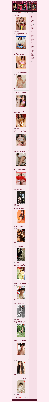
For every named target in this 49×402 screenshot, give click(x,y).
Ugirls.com (31, 42)
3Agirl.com (31, 16)
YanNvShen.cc (32, 59)
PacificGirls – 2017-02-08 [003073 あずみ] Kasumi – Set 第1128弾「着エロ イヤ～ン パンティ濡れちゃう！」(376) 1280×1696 (20, 15)
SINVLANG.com (32, 38)
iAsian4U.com (32, 24)
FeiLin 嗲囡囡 (32, 46)
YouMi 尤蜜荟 (32, 58)
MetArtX (31, 31)
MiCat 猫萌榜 (32, 50)
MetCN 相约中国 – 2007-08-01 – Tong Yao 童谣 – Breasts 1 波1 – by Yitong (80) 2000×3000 (19, 322)
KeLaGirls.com (32, 25)
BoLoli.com (32, 18)
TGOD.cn (31, 40)
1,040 (18, 12)
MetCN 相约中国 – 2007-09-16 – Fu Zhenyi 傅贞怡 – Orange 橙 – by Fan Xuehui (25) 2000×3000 (20, 208)
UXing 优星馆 (32, 55)
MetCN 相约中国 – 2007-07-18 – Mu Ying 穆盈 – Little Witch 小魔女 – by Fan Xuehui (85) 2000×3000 (20, 359)
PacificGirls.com (16, 31)
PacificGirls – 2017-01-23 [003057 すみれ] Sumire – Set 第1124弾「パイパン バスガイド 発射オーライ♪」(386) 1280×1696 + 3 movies (20, 92)
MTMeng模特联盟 (32, 52)
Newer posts (27, 396)
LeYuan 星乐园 (32, 49)
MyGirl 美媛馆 (32, 53)
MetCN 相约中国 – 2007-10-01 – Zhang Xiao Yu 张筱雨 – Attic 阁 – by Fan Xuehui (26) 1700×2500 (20, 189)
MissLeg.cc (32, 32)
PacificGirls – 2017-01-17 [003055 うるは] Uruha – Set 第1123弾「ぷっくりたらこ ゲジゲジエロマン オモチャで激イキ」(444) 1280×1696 (20, 112)
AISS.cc (31, 17)
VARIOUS (31, 43)
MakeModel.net (32, 29)
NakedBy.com (32, 34)
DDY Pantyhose (32, 20)
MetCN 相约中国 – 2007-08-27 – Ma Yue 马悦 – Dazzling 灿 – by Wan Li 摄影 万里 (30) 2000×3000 (20, 265)
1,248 (24, 12)
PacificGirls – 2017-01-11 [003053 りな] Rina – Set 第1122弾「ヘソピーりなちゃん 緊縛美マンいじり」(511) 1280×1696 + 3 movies (20, 131)
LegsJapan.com (32, 27)
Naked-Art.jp (32, 33)
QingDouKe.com (32, 36)
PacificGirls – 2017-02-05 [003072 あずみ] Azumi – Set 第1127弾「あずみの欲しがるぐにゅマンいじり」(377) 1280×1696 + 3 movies (20, 34)
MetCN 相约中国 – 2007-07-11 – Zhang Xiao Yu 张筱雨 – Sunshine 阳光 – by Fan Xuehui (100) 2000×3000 (20, 378)
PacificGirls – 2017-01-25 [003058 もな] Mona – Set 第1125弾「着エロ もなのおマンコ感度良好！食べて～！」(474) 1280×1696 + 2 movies (20, 73)
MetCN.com (16, 205)
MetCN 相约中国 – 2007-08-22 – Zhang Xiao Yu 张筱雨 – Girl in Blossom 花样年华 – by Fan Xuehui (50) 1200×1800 (20, 284)
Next (27, 12)
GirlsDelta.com (32, 21)
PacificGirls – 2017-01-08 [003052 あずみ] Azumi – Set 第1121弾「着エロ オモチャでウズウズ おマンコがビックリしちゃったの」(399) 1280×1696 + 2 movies (20, 151)
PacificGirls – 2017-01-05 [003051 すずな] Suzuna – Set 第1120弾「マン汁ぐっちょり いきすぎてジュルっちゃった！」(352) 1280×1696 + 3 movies (20, 170)
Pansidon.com (32, 35)
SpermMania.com (32, 39)
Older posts (15, 396)
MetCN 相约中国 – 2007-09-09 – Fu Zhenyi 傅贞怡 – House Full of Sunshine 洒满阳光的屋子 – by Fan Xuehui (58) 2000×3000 (20, 227)
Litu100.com (32, 28)
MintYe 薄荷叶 (32, 51)
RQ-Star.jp (31, 37)
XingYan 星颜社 (32, 57)
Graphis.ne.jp (32, 22)
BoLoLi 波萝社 (32, 44)
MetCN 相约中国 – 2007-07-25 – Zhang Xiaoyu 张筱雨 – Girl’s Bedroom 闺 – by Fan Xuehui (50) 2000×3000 (20, 340)
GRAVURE (31, 23)
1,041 (19, 12)
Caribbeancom (32, 19)
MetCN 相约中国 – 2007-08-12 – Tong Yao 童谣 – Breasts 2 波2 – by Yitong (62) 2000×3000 (19, 303)
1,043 (21, 12)
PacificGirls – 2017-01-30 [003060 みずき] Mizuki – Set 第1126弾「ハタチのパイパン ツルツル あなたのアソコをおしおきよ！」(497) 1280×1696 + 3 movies (20, 54)
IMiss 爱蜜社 (32, 48)
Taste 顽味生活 (32, 54)
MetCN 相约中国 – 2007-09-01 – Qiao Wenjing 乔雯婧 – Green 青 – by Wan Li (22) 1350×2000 (20, 246)
